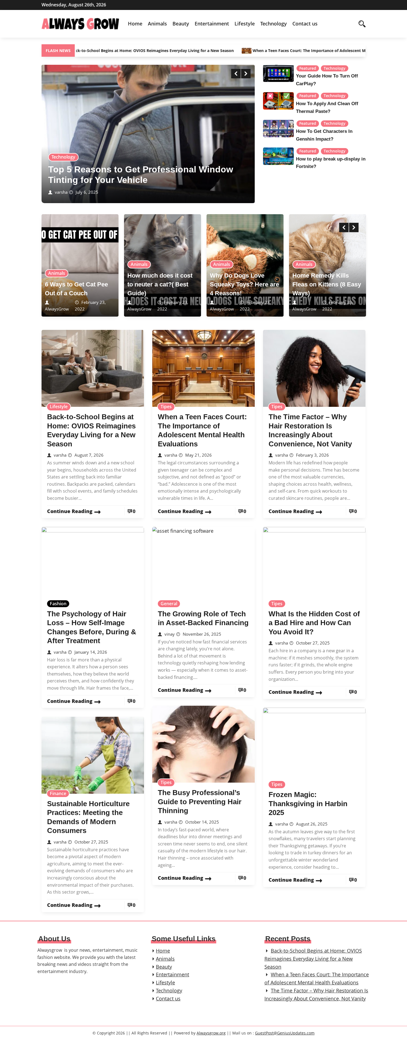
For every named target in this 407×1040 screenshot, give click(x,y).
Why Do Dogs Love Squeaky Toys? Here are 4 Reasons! (244, 284)
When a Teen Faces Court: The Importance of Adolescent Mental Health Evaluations (298, 50)
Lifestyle (245, 23)
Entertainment (212, 23)
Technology (273, 23)
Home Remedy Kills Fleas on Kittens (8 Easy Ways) (326, 284)
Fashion (58, 604)
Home (135, 23)
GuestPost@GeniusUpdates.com (285, 1033)
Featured (307, 68)
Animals (157, 23)
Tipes (166, 406)
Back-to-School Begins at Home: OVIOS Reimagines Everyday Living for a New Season (117, 50)
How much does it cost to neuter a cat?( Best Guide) (159, 284)
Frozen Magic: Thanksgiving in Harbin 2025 (308, 803)
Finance (58, 793)
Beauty (180, 23)
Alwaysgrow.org (211, 1033)
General (169, 604)
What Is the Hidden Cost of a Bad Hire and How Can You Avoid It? (314, 623)
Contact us (305, 23)
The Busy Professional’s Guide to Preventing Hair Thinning (199, 801)
